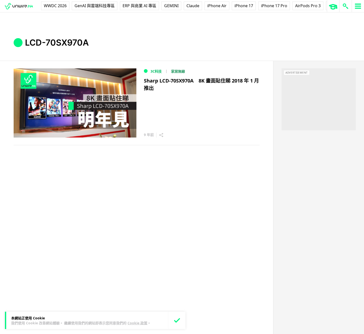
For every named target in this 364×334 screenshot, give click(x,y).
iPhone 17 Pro (274, 5)
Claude (192, 5)
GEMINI (171, 5)
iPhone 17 (243, 5)
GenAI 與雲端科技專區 (95, 5)
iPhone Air (217, 5)
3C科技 (156, 71)
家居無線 (178, 71)
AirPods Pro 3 (308, 5)
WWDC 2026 (55, 5)
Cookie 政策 (137, 323)
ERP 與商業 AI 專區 (139, 5)
